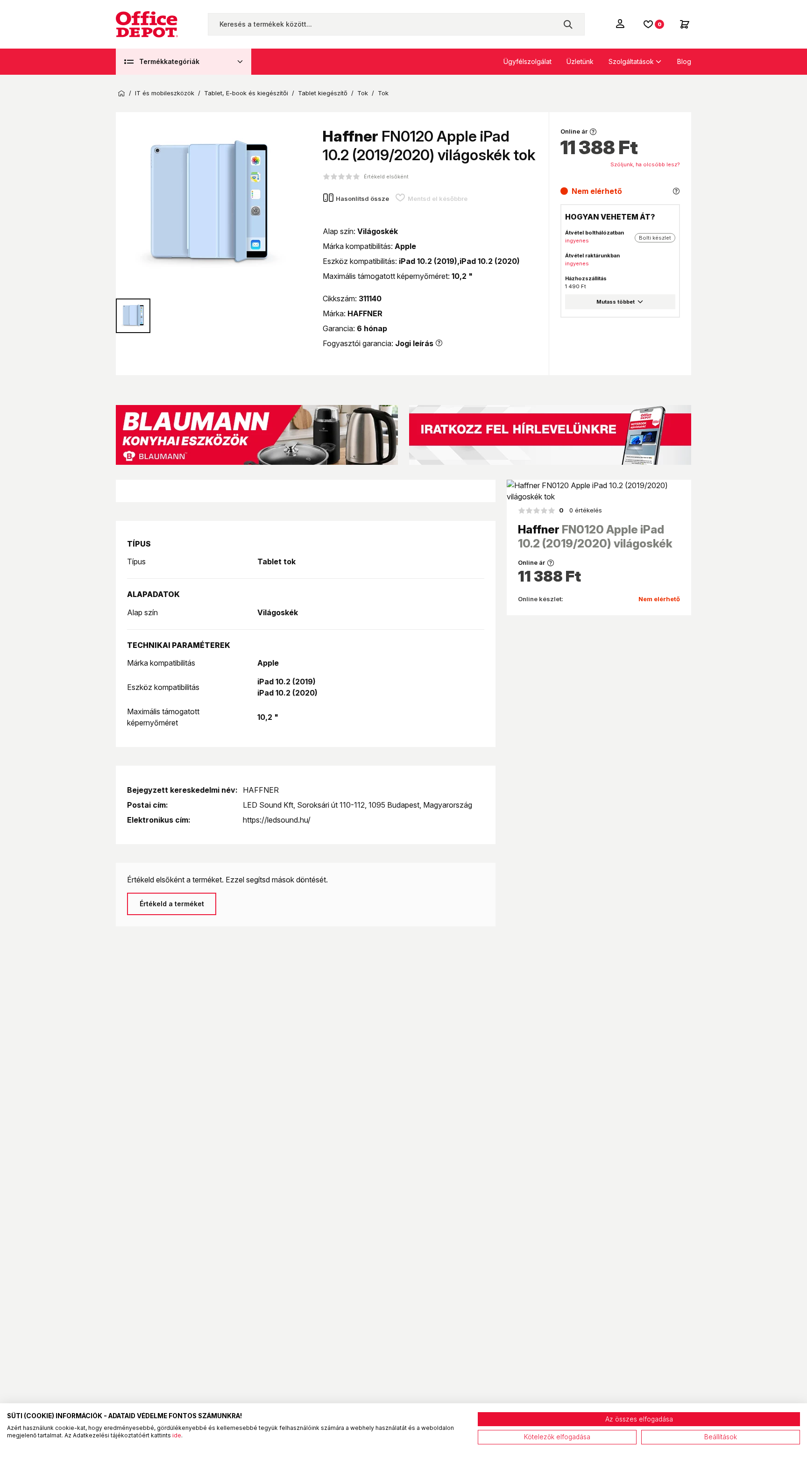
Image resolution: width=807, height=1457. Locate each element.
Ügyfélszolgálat (527, 61)
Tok (362, 93)
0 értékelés (580, 510)
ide (176, 1435)
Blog (684, 61)
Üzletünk (580, 61)
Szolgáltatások (631, 61)
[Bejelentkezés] (621, 23)
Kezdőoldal (121, 93)
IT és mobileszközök (164, 93)
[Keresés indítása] (568, 24)
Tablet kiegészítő (322, 93)
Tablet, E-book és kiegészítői (246, 93)
